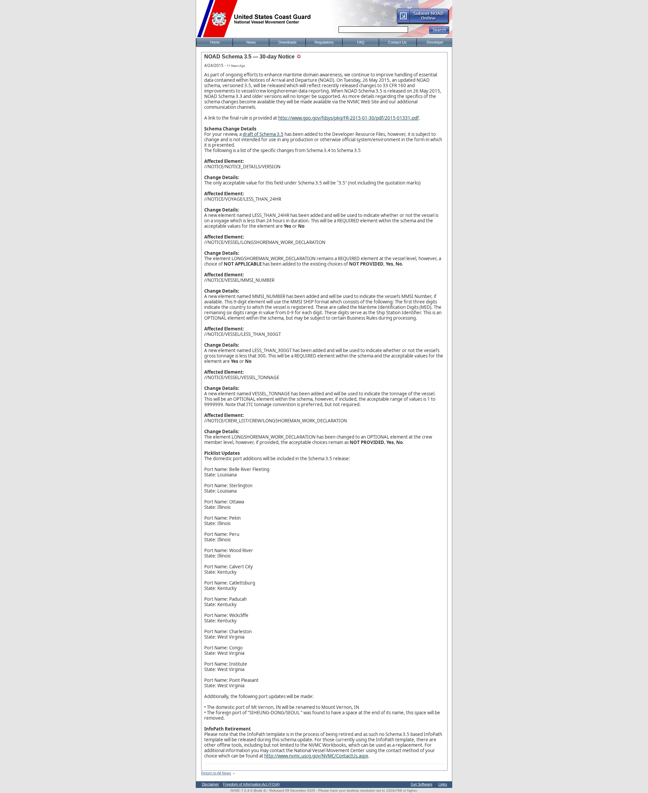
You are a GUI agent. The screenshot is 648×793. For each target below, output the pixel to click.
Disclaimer (210, 784)
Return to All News (216, 773)
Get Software (421, 784)
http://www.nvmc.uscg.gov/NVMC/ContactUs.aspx (316, 756)
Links (442, 784)
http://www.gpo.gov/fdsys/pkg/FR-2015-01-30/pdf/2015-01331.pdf (348, 118)
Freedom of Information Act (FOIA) (251, 784)
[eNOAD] (423, 23)
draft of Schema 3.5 (263, 134)
